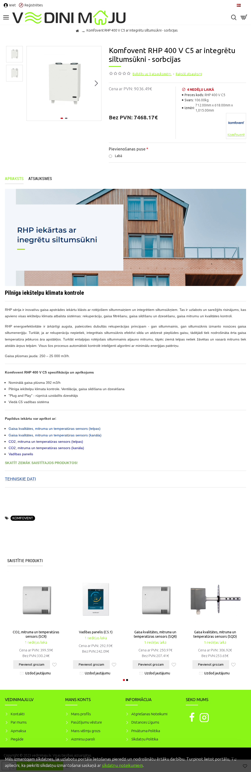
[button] (32, 83)
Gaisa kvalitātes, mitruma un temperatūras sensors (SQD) (215, 634)
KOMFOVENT (23, 518)
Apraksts (14, 178)
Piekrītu (239, 758)
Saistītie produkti (25, 560)
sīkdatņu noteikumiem (122, 765)
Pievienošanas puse (127, 149)
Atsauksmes (40, 178)
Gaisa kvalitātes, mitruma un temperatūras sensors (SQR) (155, 634)
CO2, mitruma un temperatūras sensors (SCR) (36, 634)
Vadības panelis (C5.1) (96, 632)
